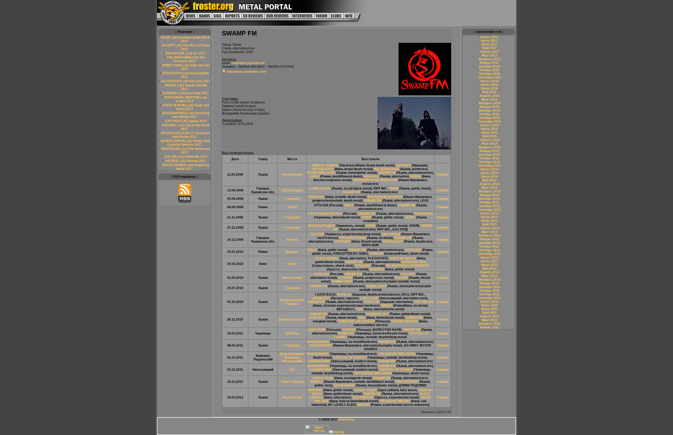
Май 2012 (489, 268)
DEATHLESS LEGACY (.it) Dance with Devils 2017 (185, 135)
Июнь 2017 (489, 44)
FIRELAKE (316, 197)
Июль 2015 (489, 129)
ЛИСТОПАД (391, 234)
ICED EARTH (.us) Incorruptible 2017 (185, 75)
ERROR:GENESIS (404, 321)
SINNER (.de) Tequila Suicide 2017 (185, 87)
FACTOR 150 (424, 302)
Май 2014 (489, 180)
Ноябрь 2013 (489, 202)
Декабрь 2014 (489, 154)
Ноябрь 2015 (489, 114)
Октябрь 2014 (489, 162)
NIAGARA (371, 176)
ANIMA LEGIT (342, 281)
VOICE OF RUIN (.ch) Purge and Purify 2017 (185, 107)
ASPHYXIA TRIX (414, 262)
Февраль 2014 (489, 191)
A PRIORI (345, 278)
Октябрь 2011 (489, 294)
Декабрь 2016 (489, 66)
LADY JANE (369, 298)
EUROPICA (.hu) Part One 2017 (185, 93)
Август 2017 (489, 37)
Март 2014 (489, 188)
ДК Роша (292, 333)
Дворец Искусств (292, 319)
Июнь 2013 (489, 221)
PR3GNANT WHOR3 (395, 401)
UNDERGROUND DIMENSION (375, 180)
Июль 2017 (489, 41)
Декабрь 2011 (489, 287)
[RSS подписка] (185, 202)
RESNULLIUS (393, 241)
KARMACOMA (319, 361)
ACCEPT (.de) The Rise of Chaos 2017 (185, 47)
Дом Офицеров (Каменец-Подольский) (292, 357)
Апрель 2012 (489, 272)
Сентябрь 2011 (489, 298)
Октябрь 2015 (489, 118)
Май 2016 (489, 92)
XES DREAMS (363, 397)
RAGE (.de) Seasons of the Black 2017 (185, 39)
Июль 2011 (489, 305)
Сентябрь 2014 (489, 165)
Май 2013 (489, 224)
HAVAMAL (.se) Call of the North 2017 (186, 127)
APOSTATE (316, 317)
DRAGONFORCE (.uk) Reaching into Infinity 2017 (186, 115)
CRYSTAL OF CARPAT (350, 357)
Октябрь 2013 (489, 206)
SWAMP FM (386, 173)
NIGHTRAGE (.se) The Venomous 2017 (185, 150)
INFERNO (377, 269)
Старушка (292, 199)
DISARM (401, 278)
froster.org (346, 419)
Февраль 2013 (489, 235)
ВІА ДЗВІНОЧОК (386, 169)
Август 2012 (489, 257)
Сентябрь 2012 (489, 254)
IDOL (361, 317)
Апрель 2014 (489, 184)
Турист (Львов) (292, 382)
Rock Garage (292, 397)
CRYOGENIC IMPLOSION (396, 354)
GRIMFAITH (414, 317)
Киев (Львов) (292, 174)
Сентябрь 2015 (489, 121)
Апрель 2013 (489, 228)
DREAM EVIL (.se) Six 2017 (185, 53)
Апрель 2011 (489, 316)
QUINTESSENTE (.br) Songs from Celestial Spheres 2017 (185, 142)
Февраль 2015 (489, 147)
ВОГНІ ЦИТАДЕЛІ (321, 226)
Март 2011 (489, 320)
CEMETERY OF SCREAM (356, 321)
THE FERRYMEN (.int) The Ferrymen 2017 (185, 59)
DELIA (312, 250)
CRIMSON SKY (377, 314)
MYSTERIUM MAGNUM (385, 197)
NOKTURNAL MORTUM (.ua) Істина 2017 (185, 99)
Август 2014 (489, 169)
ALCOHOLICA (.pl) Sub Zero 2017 (186, 81)
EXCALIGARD (344, 385)
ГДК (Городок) (292, 190)
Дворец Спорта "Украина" (292, 302)
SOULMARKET (321, 345)
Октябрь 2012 (489, 250)
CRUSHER (342, 241)
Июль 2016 (489, 85)
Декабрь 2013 (489, 199)
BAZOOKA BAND (353, 238)
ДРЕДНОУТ (321, 298)
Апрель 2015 (489, 140)
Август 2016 (489, 81)
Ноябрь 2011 (489, 290)
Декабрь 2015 (489, 110)
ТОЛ (359, 309)
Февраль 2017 (489, 59)
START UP (371, 302)
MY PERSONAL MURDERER (407, 266)
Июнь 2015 (489, 132)
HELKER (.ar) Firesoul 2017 (185, 161)
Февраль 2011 (489, 324)
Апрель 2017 (489, 52)
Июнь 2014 (489, 177)
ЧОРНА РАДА (322, 378)
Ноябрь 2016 (489, 70)
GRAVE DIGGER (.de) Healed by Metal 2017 (185, 167)
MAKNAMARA (318, 342)
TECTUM (317, 234)
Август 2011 (489, 301)
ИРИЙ (393, 188)
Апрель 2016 (489, 96)
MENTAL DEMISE (325, 165)
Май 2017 (489, 48)
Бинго (292, 264)
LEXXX (410, 217)
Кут (292, 369)
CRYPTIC (349, 330)
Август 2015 (489, 125)
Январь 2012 (489, 283)
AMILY (314, 176)
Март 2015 (489, 143)
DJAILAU (344, 294)
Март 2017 (489, 55)
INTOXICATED (323, 169)
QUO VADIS (317, 330)
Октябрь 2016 (489, 74)
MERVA (386, 305)
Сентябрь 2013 (489, 210)
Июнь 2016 (489, 88)
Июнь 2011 (489, 309)
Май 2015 (489, 136)
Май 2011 (489, 313)
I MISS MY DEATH (403, 258)
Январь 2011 (489, 327)
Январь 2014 (489, 195)
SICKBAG (404, 165)
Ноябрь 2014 (489, 158)
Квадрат (292, 252)
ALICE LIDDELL (327, 258)
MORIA (415, 176)
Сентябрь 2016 (489, 77)
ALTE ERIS (413, 250)
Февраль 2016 (489, 103)
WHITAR (364, 405)
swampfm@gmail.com (248, 63)
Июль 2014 (489, 173)
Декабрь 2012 (489, 243)
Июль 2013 (489, 217)
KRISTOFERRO (407, 382)
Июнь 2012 (489, 265)
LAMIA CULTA (320, 188)
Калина (292, 240)
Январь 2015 (489, 151)
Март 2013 (489, 232)
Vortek (292, 207)
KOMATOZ (346, 333)
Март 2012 (489, 276)
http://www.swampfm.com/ (246, 72)
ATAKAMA (363, 266)
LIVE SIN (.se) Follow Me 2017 (186, 157)
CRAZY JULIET (365, 390)
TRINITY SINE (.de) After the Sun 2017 (186, 67)
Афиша (442, 174)
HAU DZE (408, 274)
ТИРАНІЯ (376, 253)
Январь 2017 (489, 63)
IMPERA (316, 382)
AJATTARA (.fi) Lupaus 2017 (186, 121)
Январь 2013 (489, 239)
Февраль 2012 (489, 279)
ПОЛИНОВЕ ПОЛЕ (321, 173)
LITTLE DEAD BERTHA (325, 214)
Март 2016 (489, 99)
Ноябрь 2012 (489, 246)
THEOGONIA (423, 214)
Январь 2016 (489, 107)
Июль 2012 (489, 261)
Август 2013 (489, 213)
